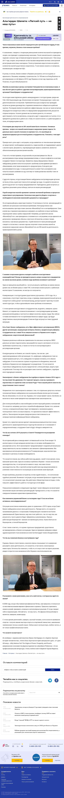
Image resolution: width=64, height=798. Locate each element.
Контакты (44, 781)
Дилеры (3, 777)
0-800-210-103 (35, 746)
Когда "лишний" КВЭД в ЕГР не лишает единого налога (32, 720)
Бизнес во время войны (52, 5)
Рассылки (44, 779)
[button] (2, 2)
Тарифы (17, 760)
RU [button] (50, 1)
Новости (14, 5)
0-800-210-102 (53, 746)
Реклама (3, 787)
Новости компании (26, 774)
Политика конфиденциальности (6, 780)
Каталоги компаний (26, 779)
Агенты (3, 774)
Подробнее (57, 760)
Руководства (25, 777)
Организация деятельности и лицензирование (15, 17)
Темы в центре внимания (28, 781)
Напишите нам (45, 777)
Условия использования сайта (7, 784)
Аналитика (23, 5)
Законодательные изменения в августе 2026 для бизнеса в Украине (36, 725)
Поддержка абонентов (47, 774)
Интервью (32, 5)
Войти (52, 669)
